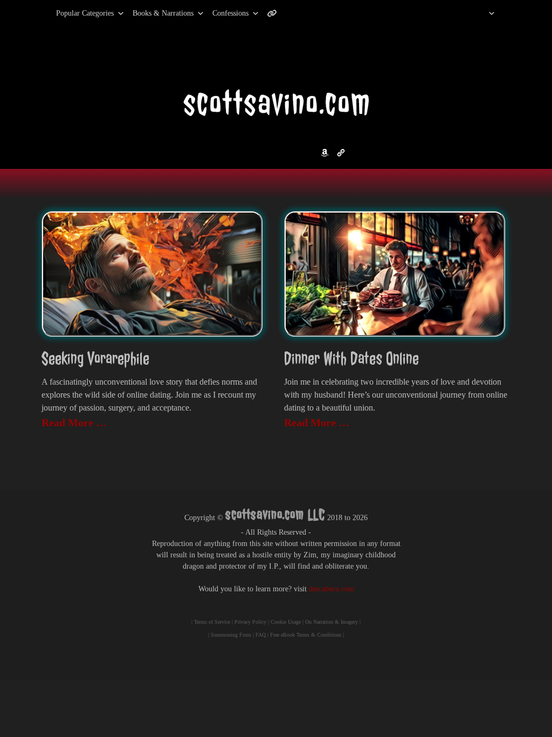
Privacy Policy (250, 622)
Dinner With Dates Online (351, 358)
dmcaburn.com (331, 589)
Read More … (74, 422)
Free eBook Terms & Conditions (305, 635)
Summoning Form (231, 635)
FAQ (261, 635)
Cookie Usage (286, 622)
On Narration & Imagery (331, 622)
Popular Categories (73, 13)
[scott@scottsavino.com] (315, 13)
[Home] (478, 13)
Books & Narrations (163, 13)
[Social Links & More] (276, 13)
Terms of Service (212, 622)
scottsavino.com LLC (275, 514)
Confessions (230, 13)
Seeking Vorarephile (95, 358)
